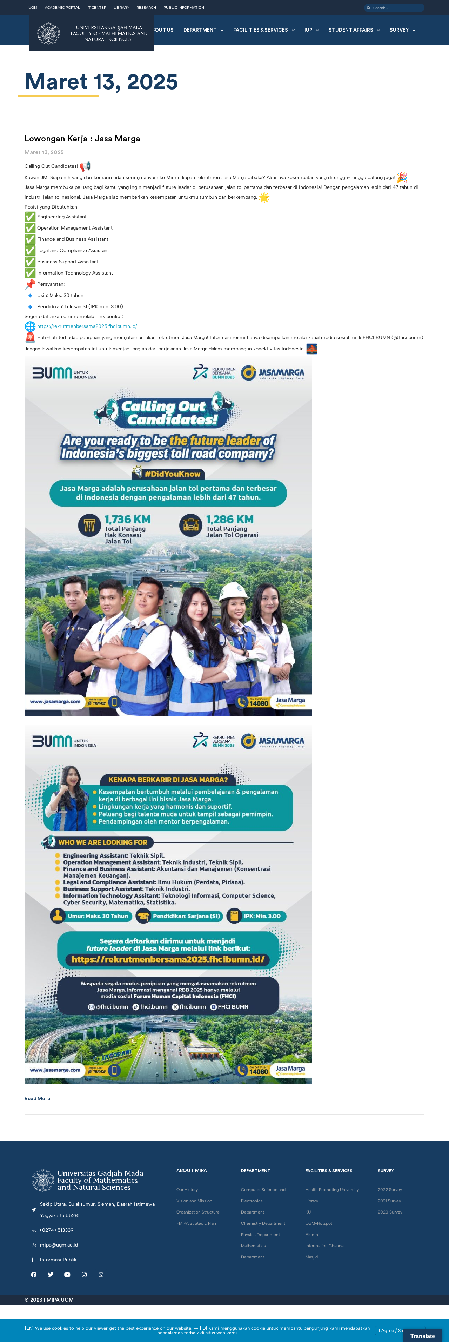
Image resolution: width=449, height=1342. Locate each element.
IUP (308, 30)
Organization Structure (198, 1212)
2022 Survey (390, 1189)
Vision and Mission (194, 1200)
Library (312, 1200)
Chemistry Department (263, 1223)
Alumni (312, 1234)
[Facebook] (33, 1274)
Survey (399, 30)
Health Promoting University (332, 1189)
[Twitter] (50, 1274)
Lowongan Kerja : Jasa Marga (82, 139)
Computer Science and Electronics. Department (263, 1201)
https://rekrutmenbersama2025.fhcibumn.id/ (87, 326)
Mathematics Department (253, 1251)
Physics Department (260, 1234)
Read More (37, 1098)
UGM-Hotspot (319, 1223)
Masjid (312, 1257)
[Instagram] (84, 1274)
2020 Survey (390, 1212)
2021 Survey (389, 1200)
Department (200, 30)
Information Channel (325, 1245)
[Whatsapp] (101, 1274)
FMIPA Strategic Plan (196, 1223)
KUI (309, 1212)
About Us (161, 30)
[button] (203, 30)
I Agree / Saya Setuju (400, 1330)
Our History (187, 1189)
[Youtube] (67, 1274)
